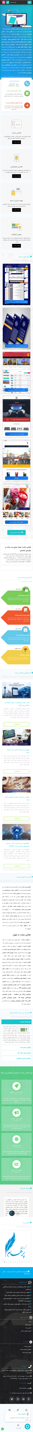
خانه (30, 1322)
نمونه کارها (28, 1325)
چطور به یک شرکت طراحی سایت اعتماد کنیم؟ (18, 1292)
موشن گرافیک (16, 234)
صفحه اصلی (27, 1413)
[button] (3, 2)
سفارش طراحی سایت (25, 1349)
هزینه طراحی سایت (26, 1331)
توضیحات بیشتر (17, 141)
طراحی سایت (16, 132)
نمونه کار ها (10, 1413)
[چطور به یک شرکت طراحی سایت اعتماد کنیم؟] (16, 737)
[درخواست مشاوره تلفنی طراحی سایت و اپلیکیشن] (7, 2)
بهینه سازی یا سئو (16, 200)
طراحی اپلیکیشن (16, 166)
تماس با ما (28, 1328)
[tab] (16, 1021)
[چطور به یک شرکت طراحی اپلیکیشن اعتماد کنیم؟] (16, 785)
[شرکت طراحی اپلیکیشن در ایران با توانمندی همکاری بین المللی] (16, 690)
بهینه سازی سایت (26, 1352)
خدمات (18, 1413)
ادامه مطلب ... (16, 724)
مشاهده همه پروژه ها (16, 532)
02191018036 (27, 1274)
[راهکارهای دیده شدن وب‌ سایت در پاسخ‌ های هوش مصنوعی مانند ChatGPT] (16, 832)
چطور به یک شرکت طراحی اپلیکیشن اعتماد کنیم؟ (17, 1295)
